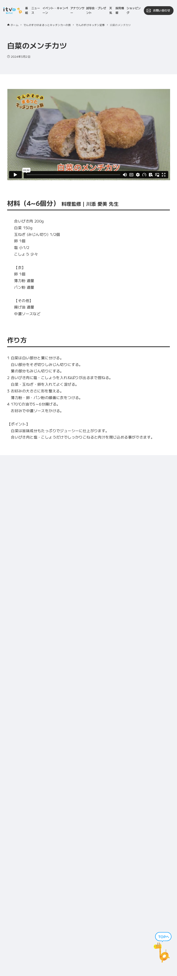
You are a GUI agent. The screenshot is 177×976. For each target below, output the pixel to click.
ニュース (35, 10)
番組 (26, 10)
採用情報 (119, 10)
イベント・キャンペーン (55, 10)
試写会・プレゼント (96, 10)
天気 (110, 10)
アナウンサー (77, 10)
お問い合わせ (161, 10)
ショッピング (134, 10)
